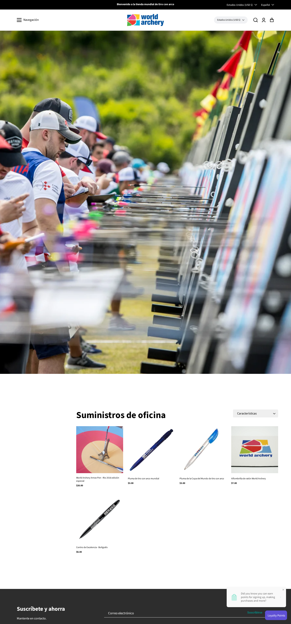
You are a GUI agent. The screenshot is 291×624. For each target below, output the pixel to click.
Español (265, 5)
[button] (255, 19)
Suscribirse (254, 612)
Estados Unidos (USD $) (240, 5)
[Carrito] (271, 19)
